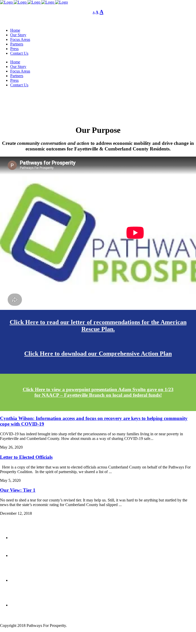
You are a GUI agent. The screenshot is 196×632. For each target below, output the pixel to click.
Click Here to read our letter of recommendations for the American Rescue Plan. (98, 325)
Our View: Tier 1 (17, 490)
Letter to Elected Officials (26, 457)
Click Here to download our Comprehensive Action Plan (98, 353)
